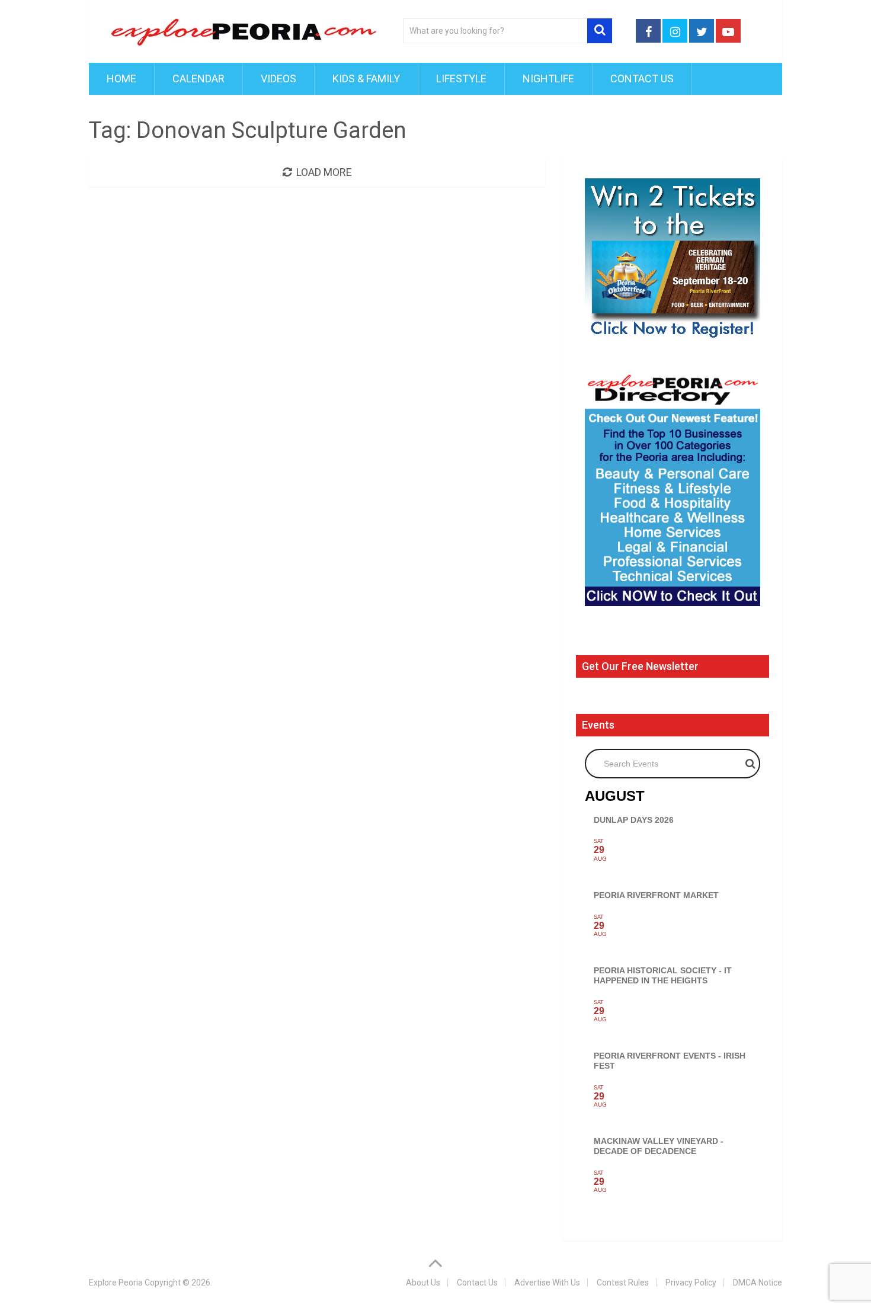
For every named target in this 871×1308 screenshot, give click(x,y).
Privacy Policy (690, 1282)
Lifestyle (461, 78)
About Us (423, 1282)
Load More (324, 172)
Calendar (198, 78)
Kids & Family (366, 78)
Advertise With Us (547, 1282)
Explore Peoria (116, 1282)
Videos (278, 78)
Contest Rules (623, 1282)
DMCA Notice (757, 1282)
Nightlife (548, 78)
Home (121, 78)
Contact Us (642, 78)
